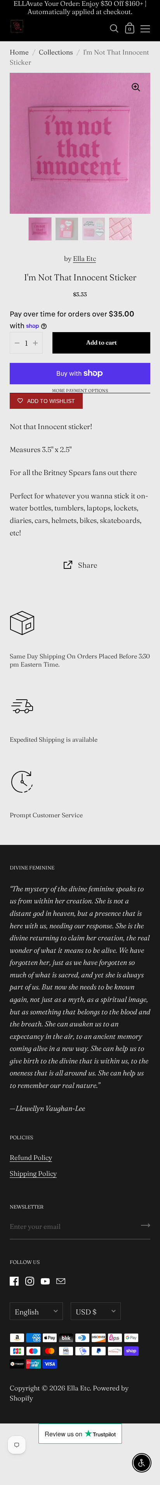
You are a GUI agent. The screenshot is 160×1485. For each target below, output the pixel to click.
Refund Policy (31, 1157)
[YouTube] (45, 1281)
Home (19, 52)
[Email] (60, 1281)
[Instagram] (29, 1281)
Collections (56, 52)
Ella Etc (84, 258)
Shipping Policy (33, 1173)
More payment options (80, 391)
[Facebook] (14, 1281)
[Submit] (145, 1228)
